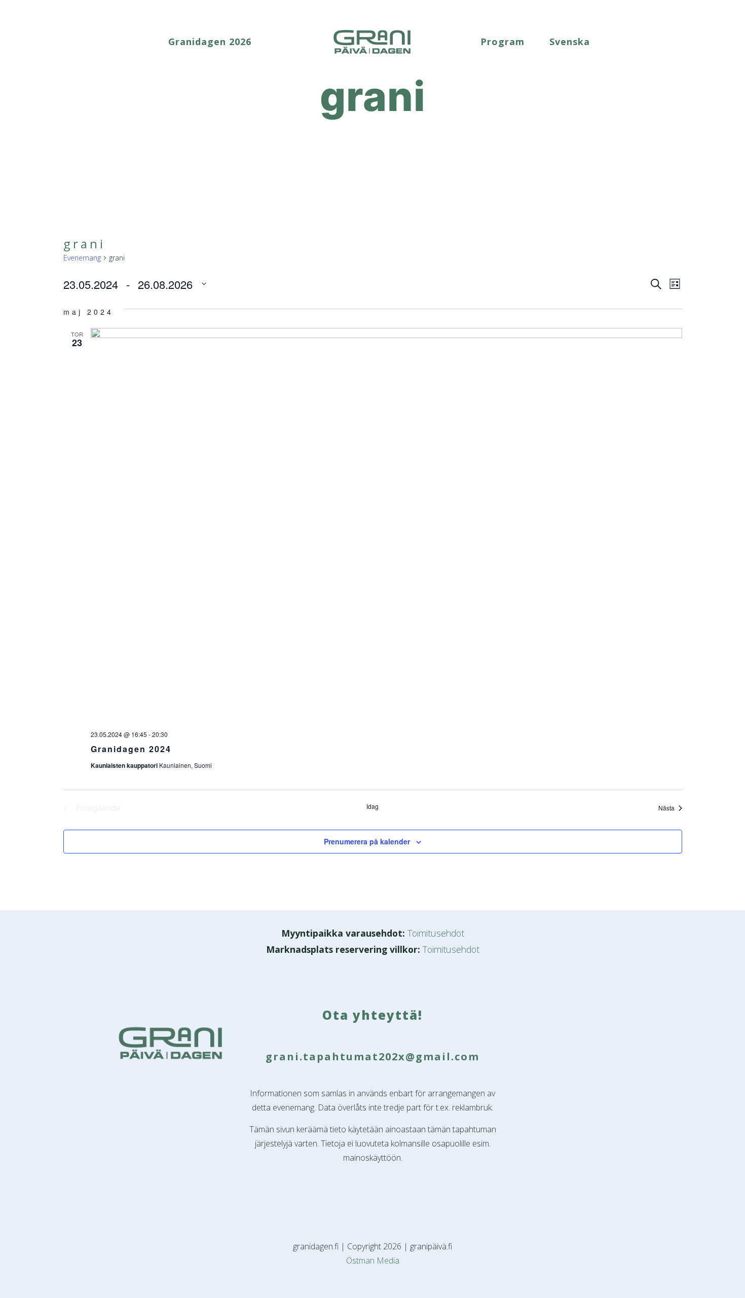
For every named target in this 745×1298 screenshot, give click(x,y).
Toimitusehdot (435, 933)
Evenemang (82, 258)
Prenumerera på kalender (367, 841)
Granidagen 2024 (131, 749)
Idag (372, 806)
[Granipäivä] (373, 41)
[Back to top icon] (696, 1277)
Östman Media (372, 1260)
